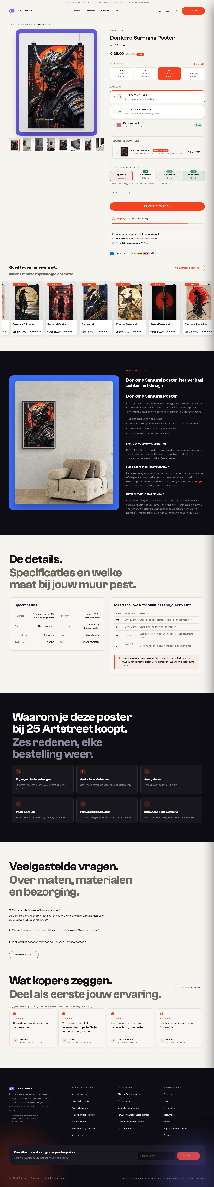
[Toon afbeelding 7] (88, 145)
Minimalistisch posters (128, 1108)
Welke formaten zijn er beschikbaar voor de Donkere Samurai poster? (55, 930)
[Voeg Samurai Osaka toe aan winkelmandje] (60, 332)
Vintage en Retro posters (83, 1115)
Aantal (114, 193)
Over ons (104, 11)
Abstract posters (80, 1108)
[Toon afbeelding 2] (26, 145)
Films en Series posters (129, 1094)
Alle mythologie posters (187, 268)
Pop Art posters (79, 1121)
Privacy (166, 1121)
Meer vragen (22, 955)
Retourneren (169, 1115)
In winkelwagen (157, 206)
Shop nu (193, 11)
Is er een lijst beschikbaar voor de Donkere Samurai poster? (49, 942)
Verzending (169, 1108)
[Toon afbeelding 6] (75, 145)
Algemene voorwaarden (175, 1128)
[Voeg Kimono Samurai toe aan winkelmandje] (129, 332)
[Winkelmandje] (176, 11)
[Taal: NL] (168, 11)
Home (11, 24)
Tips (116, 11)
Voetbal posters (79, 1094)
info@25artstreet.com (17, 1121)
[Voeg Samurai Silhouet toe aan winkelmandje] (26, 332)
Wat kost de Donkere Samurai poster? (36, 910)
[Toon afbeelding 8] (100, 145)
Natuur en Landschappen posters (133, 1115)
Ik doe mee (188, 1156)
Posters (76, 11)
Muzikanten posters (127, 1128)
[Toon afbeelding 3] (39, 145)
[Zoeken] (160, 11)
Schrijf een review (189, 987)
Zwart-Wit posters (80, 1101)
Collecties (90, 11)
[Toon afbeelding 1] (14, 145)
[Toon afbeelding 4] (51, 145)
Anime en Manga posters (83, 1128)
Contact (167, 1135)
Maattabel (199, 64)
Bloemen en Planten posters (131, 1121)
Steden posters (125, 1101)
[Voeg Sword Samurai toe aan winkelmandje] (163, 332)
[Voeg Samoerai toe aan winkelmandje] (94, 332)
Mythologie (29, 24)
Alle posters (77, 1135)
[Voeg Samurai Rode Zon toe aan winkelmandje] (197, 332)
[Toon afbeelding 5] (63, 145)
